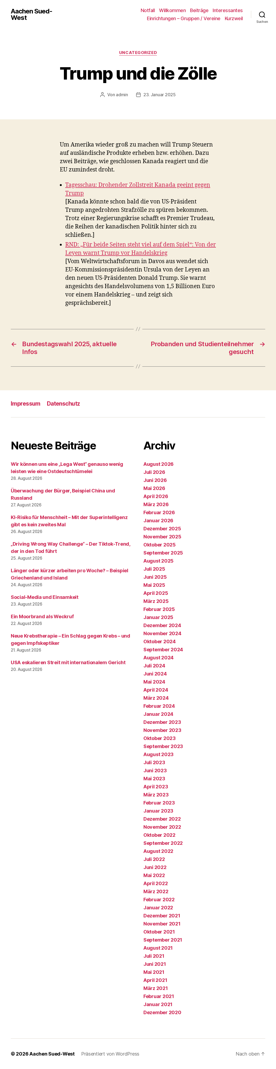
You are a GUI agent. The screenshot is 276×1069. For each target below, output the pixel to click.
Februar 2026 (159, 512)
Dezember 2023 (162, 722)
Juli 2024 (154, 665)
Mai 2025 (154, 585)
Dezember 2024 (162, 625)
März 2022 (155, 891)
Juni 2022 (155, 867)
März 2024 (156, 698)
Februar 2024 (159, 706)
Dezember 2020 (162, 1012)
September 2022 (163, 843)
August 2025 (158, 561)
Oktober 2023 (159, 738)
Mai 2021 (153, 972)
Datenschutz (63, 403)
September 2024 (163, 649)
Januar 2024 (158, 714)
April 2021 (155, 980)
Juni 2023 (155, 770)
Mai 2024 (154, 682)
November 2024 (162, 633)
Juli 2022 (154, 859)
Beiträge (199, 10)
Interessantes (228, 10)
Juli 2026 (154, 472)
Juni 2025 (155, 577)
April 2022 (155, 883)
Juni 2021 (154, 964)
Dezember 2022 (162, 819)
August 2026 (158, 464)
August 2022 (158, 851)
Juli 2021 (153, 956)
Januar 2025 (158, 617)
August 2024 (158, 657)
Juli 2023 (154, 762)
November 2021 (162, 924)
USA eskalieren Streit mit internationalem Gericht (68, 662)
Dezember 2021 (161, 915)
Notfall (148, 10)
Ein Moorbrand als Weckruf (42, 616)
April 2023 (155, 786)
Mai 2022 (154, 875)
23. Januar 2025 (159, 94)
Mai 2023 (154, 778)
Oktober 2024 (159, 641)
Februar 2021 (158, 996)
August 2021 (158, 948)
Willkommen (172, 10)
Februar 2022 (159, 899)
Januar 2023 (158, 811)
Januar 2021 (157, 1004)
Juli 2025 (154, 569)
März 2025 (156, 601)
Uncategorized (138, 52)
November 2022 (162, 827)
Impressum (25, 403)
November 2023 (162, 730)
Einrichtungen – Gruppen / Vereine (183, 18)
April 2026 (155, 496)
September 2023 (163, 746)
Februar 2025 (159, 609)
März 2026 (156, 504)
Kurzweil (234, 18)
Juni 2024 (155, 674)
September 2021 (162, 940)
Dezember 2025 (162, 528)
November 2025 (162, 536)
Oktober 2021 (159, 932)
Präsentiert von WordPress (110, 1054)
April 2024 (155, 690)
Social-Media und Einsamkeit (44, 597)
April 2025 (155, 593)
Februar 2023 (159, 803)
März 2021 (155, 988)
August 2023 (158, 754)
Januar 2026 (158, 520)
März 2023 (156, 795)
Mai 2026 (154, 488)
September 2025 (163, 553)
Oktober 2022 (159, 835)
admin (122, 94)
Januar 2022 (158, 907)
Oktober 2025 (159, 545)
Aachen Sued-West (31, 14)
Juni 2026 (155, 480)
